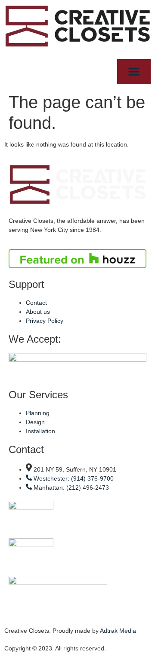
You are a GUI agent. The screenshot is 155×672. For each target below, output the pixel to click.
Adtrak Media (118, 630)
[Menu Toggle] (134, 71)
